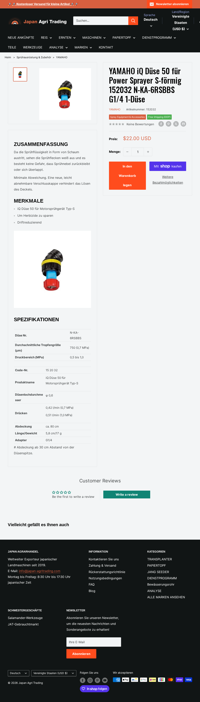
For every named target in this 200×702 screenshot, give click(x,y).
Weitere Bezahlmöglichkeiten (168, 180)
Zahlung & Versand (102, 565)
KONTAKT (106, 47)
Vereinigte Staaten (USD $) (50, 673)
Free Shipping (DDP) (159, 116)
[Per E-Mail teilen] (183, 124)
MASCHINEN (91, 37)
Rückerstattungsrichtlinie (107, 572)
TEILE (12, 47)
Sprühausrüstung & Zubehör (34, 57)
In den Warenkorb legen (127, 175)
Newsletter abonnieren (172, 4)
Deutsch (15, 673)
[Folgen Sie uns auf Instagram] (90, 680)
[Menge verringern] (127, 152)
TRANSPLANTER (159, 559)
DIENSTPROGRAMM (157, 37)
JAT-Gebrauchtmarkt (23, 624)
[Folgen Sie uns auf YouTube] (105, 680)
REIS (44, 37)
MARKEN (81, 47)
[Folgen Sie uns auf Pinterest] (97, 680)
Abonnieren (81, 654)
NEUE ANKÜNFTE (21, 37)
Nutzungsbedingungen (105, 578)
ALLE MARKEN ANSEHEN (166, 597)
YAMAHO (61, 57)
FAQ (92, 584)
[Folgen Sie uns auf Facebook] (82, 680)
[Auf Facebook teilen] (161, 124)
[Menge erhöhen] (148, 152)
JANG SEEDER (158, 572)
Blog (92, 591)
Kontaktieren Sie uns (104, 559)
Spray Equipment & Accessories (127, 116)
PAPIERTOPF (121, 37)
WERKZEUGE (32, 47)
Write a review (127, 494)
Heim (8, 57)
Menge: (115, 152)
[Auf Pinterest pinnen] (168, 124)
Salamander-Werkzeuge (25, 618)
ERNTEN (65, 37)
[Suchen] (133, 20)
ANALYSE (56, 47)
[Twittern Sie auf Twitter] (176, 124)
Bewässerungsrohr (160, 584)
